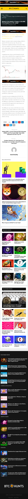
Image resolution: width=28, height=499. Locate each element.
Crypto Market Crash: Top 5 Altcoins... (7, 319)
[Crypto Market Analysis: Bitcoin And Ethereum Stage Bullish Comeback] (14, 300)
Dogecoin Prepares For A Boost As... (19, 319)
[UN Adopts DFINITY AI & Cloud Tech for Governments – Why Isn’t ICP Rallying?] (8, 277)
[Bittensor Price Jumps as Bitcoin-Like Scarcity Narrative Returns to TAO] (20, 263)
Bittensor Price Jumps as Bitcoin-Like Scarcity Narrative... (20, 269)
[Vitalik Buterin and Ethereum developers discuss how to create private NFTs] (4, 460)
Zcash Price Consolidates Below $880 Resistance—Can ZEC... (20, 256)
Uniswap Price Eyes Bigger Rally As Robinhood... (6, 243)
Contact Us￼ (10, 497)
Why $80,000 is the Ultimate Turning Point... (7, 269)
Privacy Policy (16, 497)
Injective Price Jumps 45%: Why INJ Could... (19, 282)
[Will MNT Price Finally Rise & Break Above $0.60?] (8, 250)
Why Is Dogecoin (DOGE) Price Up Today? (11, 222)
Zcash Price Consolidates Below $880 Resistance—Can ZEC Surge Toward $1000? (16, 443)
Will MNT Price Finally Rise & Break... (7, 256)
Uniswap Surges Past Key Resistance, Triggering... (7, 332)
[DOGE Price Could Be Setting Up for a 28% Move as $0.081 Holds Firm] (20, 237)
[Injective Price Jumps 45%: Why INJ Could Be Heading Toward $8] (20, 277)
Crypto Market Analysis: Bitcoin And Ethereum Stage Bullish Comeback (12, 305)
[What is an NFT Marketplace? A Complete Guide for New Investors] (4, 391)
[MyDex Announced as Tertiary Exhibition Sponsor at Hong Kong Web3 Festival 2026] (4, 367)
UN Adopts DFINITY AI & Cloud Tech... (7, 282)
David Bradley (5, 24)
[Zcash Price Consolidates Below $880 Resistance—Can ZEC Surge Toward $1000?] (20, 250)
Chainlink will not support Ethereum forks (17, 451)
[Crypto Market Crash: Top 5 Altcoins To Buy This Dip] (8, 313)
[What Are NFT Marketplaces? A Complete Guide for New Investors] (4, 412)
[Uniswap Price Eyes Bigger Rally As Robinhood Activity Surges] (8, 237)
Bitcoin (3, 19)
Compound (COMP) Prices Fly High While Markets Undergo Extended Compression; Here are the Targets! (13, 180)
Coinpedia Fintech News (7, 38)
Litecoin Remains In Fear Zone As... (7, 345)
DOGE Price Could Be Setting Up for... (19, 242)
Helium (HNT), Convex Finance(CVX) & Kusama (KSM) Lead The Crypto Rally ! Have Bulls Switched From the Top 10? (14, 133)
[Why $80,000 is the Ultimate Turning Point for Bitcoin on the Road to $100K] (8, 263)
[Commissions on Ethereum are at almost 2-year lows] (4, 467)
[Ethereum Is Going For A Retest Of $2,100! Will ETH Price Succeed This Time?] (20, 339)
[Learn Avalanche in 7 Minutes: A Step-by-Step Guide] (4, 398)
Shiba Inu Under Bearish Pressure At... (20, 331)
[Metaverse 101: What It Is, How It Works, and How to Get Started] (4, 405)
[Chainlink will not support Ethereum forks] (4, 453)
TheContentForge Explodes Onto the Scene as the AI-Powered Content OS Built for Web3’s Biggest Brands (17, 360)
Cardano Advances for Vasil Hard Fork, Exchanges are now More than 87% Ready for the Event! (14, 142)
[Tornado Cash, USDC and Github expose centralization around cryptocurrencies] (4, 474)
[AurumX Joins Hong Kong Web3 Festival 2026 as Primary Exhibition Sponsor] (4, 374)
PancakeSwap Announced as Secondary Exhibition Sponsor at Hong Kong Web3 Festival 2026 (17, 381)
